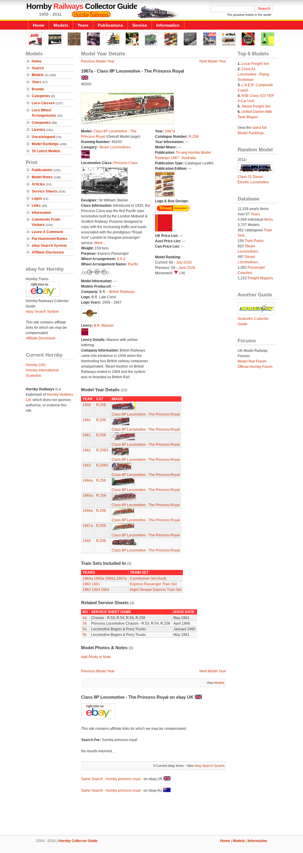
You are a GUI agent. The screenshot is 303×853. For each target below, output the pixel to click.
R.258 (194, 136)
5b (85, 635)
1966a (88, 511)
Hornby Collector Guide (78, 841)
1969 (87, 541)
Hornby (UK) (36, 365)
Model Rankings (45, 144)
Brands (38, 89)
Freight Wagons (260, 278)
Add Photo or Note (96, 657)
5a (85, 629)
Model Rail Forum (252, 361)
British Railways (122, 292)
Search (38, 68)
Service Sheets (44, 191)
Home (38, 25)
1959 (87, 405)
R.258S (102, 450)
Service (139, 25)
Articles (38, 184)
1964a (88, 480)
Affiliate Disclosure (48, 252)
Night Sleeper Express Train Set (155, 590)
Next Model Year (212, 61)
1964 (105, 590)
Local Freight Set (255, 64)
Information (168, 25)
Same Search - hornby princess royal (111, 779)
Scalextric (33, 375)
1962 (87, 450)
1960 (87, 420)
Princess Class (126, 163)
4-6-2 (121, 259)
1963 (87, 465)
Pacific (133, 264)
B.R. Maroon (104, 325)
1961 (87, 435)
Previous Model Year (98, 61)
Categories (41, 96)
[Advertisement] (151, 814)
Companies (41, 123)
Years (83, 25)
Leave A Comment (47, 232)
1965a (88, 495)
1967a (170, 131)
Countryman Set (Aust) (148, 578)
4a (85, 618)
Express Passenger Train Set (153, 584)
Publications (110, 25)
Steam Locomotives (114, 147)
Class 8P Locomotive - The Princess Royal (146, 414)
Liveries (38, 130)
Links (36, 205)
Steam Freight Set (255, 106)
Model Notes (42, 177)
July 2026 (184, 262)
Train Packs (254, 241)
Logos (37, 198)
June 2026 (186, 268)
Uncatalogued (43, 137)
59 (85, 623)
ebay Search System (49, 245)
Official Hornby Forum (255, 367)
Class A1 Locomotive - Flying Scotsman (253, 74)
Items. (269, 219)
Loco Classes (43, 103)
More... (99, 243)
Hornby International (42, 370)
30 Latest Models (46, 151)
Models (61, 25)
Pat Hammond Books (49, 239)
